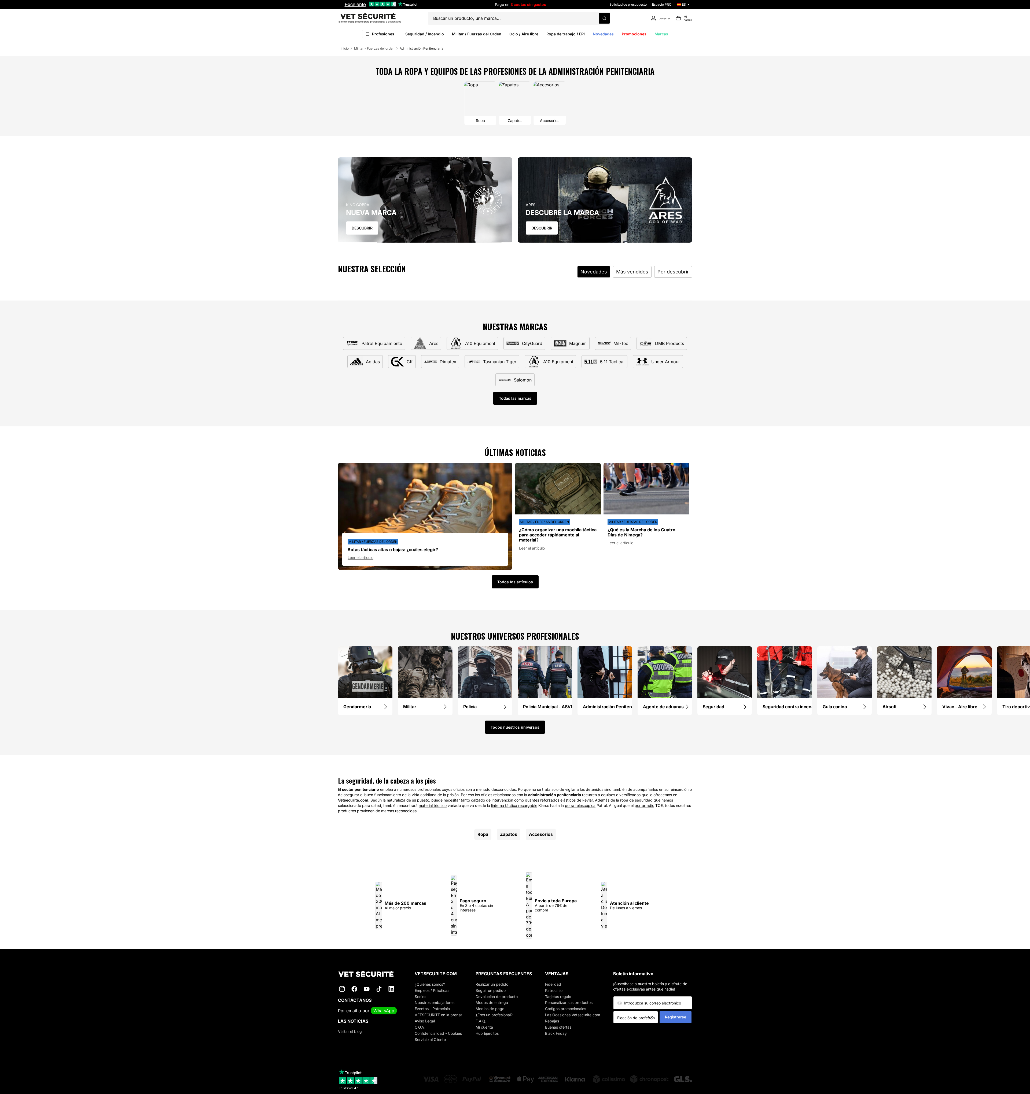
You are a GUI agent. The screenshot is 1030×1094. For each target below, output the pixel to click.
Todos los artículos (515, 582)
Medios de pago (490, 1008)
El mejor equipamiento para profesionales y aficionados (370, 21)
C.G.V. (420, 1027)
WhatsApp (383, 1010)
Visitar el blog (350, 1031)
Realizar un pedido (492, 984)
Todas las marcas (515, 398)
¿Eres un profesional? (494, 1015)
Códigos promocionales (565, 1008)
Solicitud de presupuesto (628, 4)
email (351, 1010)
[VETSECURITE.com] (370, 974)
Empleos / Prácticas (432, 990)
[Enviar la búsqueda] (604, 18)
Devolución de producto (497, 996)
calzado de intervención (492, 800)
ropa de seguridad (636, 800)
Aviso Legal (425, 1021)
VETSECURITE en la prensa (438, 1015)
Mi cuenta (484, 1027)
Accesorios (541, 834)
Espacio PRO (661, 4)
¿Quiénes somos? (430, 984)
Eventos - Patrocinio (432, 1008)
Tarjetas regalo (558, 996)
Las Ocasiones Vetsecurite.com (572, 1015)
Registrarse (675, 1017)
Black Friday (556, 1033)
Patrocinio (553, 990)
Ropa (482, 834)
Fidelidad (553, 984)
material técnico (433, 805)
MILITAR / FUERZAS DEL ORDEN (373, 542)
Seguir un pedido (491, 990)
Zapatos (508, 834)
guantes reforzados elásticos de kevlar (559, 800)
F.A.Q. (481, 1021)
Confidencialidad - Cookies (438, 1033)
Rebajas (552, 1021)
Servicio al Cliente (430, 1039)
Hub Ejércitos (487, 1033)
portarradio (644, 805)
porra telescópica (580, 805)
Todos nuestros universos (515, 727)
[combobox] (637, 1017)
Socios (420, 996)
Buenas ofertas (558, 1027)
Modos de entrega (492, 1002)
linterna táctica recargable (514, 805)
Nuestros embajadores (434, 1002)
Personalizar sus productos (569, 1002)
